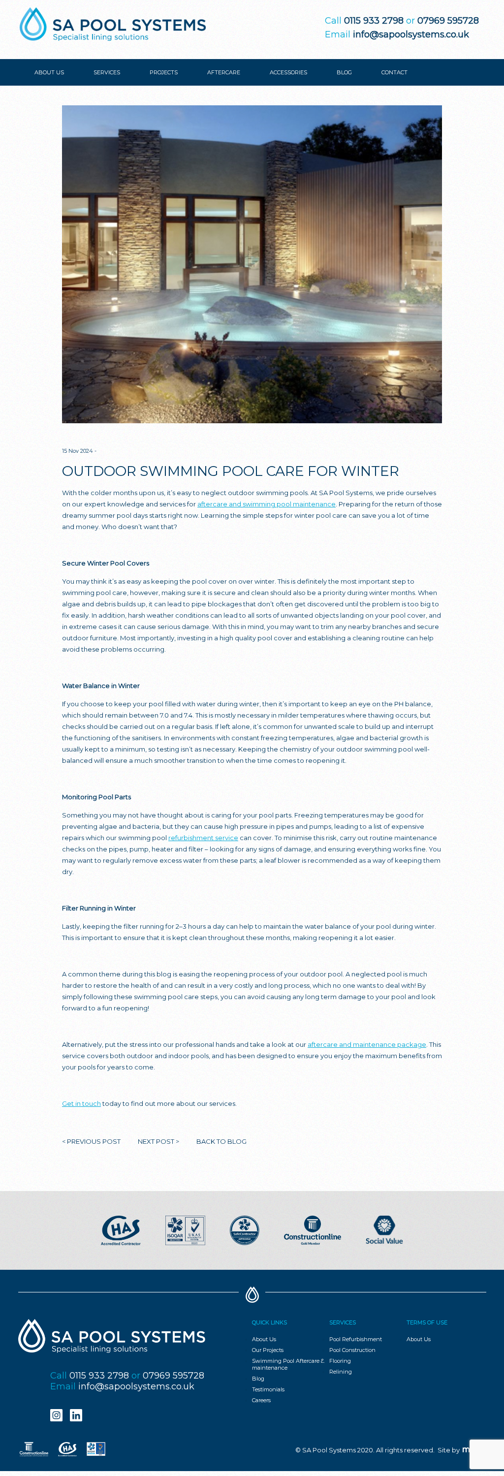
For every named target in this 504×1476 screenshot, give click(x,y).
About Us (264, 1339)
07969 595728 (173, 1375)
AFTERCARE (223, 72)
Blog (258, 1378)
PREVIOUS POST (94, 1141)
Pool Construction (352, 1350)
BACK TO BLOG (221, 1141)
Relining (340, 1371)
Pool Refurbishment (355, 1339)
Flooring (340, 1360)
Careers (261, 1400)
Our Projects (268, 1350)
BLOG (344, 72)
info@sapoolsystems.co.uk (411, 34)
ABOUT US (49, 72)
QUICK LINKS (269, 1322)
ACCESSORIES (288, 72)
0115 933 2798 (99, 1375)
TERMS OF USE (427, 1322)
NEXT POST (156, 1141)
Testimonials (268, 1389)
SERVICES (107, 72)
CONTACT (394, 72)
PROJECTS (164, 72)
